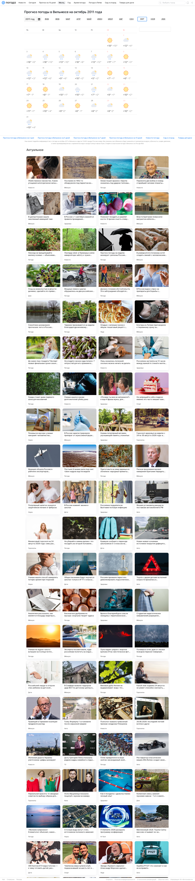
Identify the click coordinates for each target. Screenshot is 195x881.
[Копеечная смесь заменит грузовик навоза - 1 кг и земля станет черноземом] (152, 786)
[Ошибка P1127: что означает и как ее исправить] (152, 858)
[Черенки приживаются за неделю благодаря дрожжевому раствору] (79, 317)
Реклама (19, 879)
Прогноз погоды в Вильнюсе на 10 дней (125, 138)
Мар (68, 19)
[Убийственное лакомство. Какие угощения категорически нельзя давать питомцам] (43, 173)
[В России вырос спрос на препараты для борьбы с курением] (152, 281)
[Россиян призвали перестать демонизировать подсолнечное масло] (115, 570)
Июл (110, 19)
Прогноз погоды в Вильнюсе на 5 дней (54, 138)
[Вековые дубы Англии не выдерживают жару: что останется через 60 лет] (115, 678)
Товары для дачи (185, 138)
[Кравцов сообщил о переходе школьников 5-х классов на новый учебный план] (115, 534)
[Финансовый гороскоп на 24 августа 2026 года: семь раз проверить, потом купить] (43, 534)
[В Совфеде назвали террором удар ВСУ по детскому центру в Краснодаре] (79, 678)
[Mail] (3, 2)
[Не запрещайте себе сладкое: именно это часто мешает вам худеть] (152, 389)
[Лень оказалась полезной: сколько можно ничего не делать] (115, 353)
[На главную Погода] (10, 2)
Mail (3, 879)
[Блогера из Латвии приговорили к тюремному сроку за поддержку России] (152, 317)
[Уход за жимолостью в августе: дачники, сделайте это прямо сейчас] (43, 281)
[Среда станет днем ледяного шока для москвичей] (43, 389)
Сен (132, 19)
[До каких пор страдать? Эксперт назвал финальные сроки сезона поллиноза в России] (43, 353)
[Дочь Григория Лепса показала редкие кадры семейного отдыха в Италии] (79, 750)
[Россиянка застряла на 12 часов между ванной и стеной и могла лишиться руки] (152, 353)
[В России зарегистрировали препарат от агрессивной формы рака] (79, 425)
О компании (10, 879)
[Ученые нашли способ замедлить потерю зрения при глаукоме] (43, 570)
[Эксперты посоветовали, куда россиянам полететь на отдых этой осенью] (79, 642)
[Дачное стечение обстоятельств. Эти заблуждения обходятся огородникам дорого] (115, 281)
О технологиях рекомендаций (146, 879)
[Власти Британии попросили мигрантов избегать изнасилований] (152, 209)
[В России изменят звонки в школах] (79, 497)
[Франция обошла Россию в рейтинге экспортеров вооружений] (43, 461)
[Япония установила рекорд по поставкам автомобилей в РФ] (152, 497)
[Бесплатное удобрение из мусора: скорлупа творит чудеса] (79, 606)
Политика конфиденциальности (125, 879)
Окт (142, 19)
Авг (121, 19)
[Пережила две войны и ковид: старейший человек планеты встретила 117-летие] (152, 173)
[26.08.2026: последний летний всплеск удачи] (152, 714)
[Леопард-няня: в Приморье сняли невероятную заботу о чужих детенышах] (79, 245)
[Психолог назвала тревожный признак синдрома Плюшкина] (115, 714)
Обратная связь (163, 879)
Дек (163, 19)
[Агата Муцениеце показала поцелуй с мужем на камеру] (79, 786)
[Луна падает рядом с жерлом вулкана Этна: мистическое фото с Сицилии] (115, 642)
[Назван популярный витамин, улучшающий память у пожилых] (115, 425)
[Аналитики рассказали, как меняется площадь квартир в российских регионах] (43, 606)
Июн (99, 19)
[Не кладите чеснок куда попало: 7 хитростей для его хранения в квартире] (79, 353)
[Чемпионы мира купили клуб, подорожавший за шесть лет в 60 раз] (79, 858)
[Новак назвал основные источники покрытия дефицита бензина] (152, 534)
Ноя (153, 19)
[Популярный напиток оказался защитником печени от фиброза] (43, 497)
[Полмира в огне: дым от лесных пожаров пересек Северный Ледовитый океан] (152, 642)
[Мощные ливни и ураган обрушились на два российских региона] (79, 281)
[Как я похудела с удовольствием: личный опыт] (115, 786)
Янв (47, 19)
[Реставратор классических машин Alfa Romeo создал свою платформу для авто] (152, 750)
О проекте (109, 879)
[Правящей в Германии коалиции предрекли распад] (43, 714)
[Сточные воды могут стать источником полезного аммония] (79, 822)
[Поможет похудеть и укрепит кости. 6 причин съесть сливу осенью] (115, 209)
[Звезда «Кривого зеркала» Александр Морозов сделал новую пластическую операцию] (115, 858)
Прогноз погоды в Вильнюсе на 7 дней (90, 138)
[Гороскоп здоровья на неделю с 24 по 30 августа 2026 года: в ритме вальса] (152, 425)
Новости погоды (152, 138)
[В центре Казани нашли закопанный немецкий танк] (43, 209)
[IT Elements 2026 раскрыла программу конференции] (115, 822)
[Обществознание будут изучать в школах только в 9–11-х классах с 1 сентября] (79, 570)
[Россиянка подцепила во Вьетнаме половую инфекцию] (115, 497)
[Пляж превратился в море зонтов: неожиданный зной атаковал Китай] (115, 750)
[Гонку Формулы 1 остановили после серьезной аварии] (79, 714)
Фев (57, 19)
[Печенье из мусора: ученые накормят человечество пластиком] (43, 425)
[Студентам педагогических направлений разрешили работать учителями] (152, 606)
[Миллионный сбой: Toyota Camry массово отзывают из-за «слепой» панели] (152, 822)
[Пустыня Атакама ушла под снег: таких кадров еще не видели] (79, 461)
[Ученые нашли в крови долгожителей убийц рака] (79, 389)
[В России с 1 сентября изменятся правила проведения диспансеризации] (79, 209)
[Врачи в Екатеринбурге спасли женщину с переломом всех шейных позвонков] (115, 606)
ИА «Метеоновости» (186, 879)
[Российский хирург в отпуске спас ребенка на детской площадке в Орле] (43, 678)
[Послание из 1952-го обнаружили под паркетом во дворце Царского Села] (79, 173)
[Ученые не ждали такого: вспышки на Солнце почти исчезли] (43, 642)
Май (89, 19)
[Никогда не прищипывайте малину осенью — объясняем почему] (43, 245)
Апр (79, 19)
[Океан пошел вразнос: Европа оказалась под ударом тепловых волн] (115, 173)
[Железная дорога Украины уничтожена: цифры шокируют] (43, 750)
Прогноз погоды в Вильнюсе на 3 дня (18, 138)
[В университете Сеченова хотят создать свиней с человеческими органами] (152, 245)
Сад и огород (168, 138)
